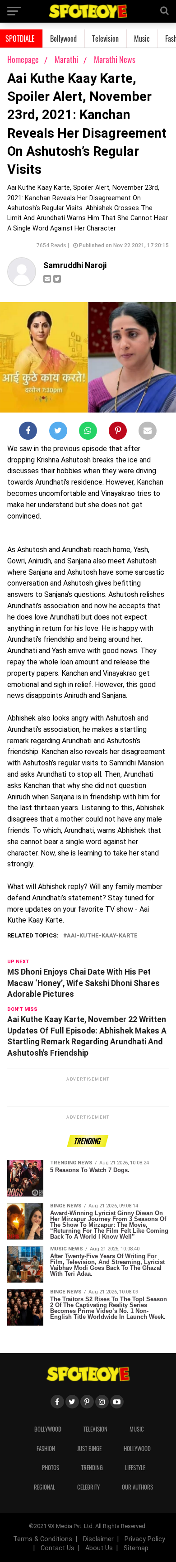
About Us (99, 1548)
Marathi (67, 59)
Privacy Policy (145, 1539)
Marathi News (114, 59)
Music (142, 38)
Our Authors (137, 1487)
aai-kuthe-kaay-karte (102, 936)
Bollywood (63, 38)
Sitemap (136, 1548)
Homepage (23, 59)
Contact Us (57, 1548)
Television (105, 38)
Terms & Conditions (42, 1539)
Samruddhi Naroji (75, 265)
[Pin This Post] (118, 432)
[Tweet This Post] (58, 432)
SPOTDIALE (20, 38)
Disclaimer (98, 1539)
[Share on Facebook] (28, 432)
